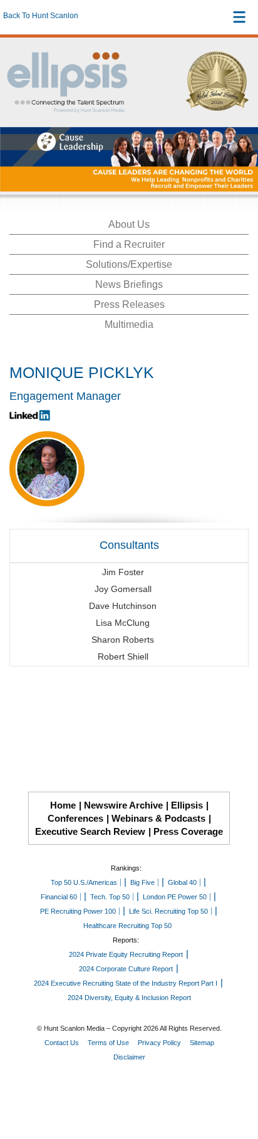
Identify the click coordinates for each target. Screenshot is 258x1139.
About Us (129, 224)
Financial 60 (59, 897)
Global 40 (182, 882)
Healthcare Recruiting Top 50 (127, 925)
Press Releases (129, 304)
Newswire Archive (123, 805)
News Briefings (129, 284)
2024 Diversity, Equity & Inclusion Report (129, 997)
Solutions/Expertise (129, 264)
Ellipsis (187, 805)
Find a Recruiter (129, 244)
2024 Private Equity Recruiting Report (126, 954)
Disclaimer (129, 1057)
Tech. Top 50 (110, 897)
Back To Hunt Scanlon (40, 15)
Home (63, 805)
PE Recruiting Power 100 (78, 911)
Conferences (75, 818)
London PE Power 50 (175, 897)
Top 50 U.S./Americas (84, 882)
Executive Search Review (90, 831)
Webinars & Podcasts (158, 818)
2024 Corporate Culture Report (126, 969)
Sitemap (202, 1042)
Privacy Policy (159, 1042)
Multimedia (129, 324)
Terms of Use (108, 1042)
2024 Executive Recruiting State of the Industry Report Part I (125, 983)
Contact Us (61, 1042)
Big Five (142, 882)
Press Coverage (188, 831)
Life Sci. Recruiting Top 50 (168, 911)
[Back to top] (237, 1083)
